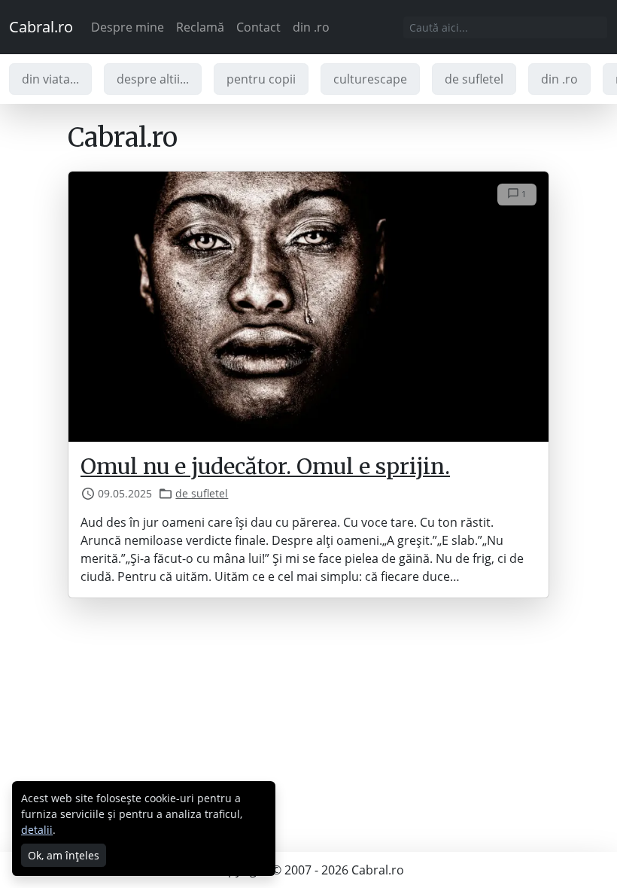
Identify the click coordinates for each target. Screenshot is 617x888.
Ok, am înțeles (63, 855)
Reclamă (200, 27)
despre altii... (153, 79)
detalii (37, 830)
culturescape (370, 79)
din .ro (311, 27)
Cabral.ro (41, 27)
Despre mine (127, 27)
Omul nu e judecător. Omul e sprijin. (265, 466)
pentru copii (261, 79)
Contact (258, 27)
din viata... (50, 79)
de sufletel (474, 79)
